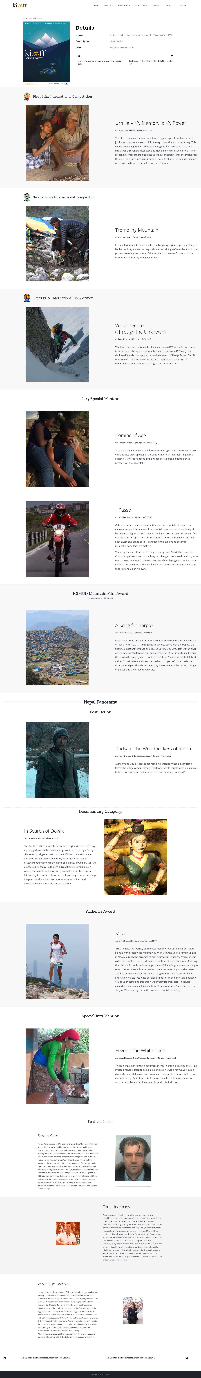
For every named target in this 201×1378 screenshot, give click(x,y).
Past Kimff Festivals (35, 18)
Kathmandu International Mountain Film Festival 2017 (151, 62)
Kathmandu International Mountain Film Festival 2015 (100, 62)
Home (25, 18)
